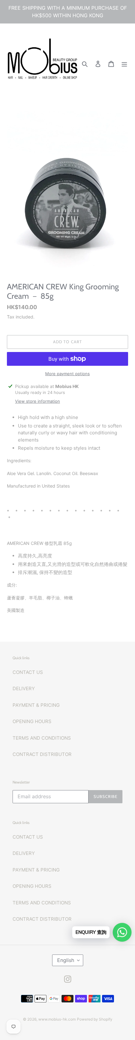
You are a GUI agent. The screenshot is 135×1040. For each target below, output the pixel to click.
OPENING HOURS (32, 721)
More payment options (67, 373)
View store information (37, 401)
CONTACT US (28, 672)
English (65, 960)
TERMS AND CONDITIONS (42, 738)
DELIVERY (24, 688)
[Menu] (124, 63)
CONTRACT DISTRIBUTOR (42, 754)
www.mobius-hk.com (57, 1019)
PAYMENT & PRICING (36, 705)
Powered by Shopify (94, 1019)
